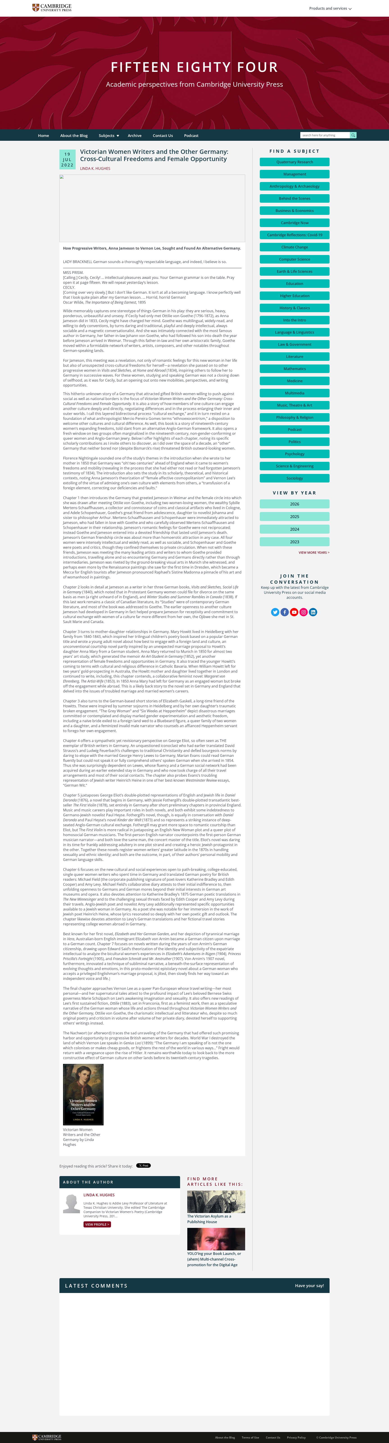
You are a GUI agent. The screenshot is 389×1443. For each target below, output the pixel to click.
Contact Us (163, 135)
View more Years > (314, 552)
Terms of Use (250, 1437)
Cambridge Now (295, 222)
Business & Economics (295, 210)
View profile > (97, 1224)
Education (294, 283)
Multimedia (294, 393)
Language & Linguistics (294, 332)
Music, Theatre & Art (294, 405)
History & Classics (295, 307)
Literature (294, 356)
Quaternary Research (294, 161)
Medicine (295, 380)
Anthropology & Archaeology (295, 186)
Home (43, 135)
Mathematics (295, 368)
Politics (295, 441)
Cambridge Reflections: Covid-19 (294, 234)
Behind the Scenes (294, 198)
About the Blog (74, 135)
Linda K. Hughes (99, 1195)
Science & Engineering (295, 466)
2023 (294, 541)
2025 (294, 516)
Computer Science (294, 259)
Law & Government (294, 344)
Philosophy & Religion (294, 417)
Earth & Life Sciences (294, 271)
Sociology (295, 478)
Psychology (295, 453)
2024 (294, 529)
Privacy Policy (296, 1437)
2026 (294, 504)
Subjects (106, 135)
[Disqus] (194, 1353)
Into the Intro (294, 320)
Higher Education (295, 295)
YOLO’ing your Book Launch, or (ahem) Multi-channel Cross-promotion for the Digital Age (214, 1259)
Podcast (191, 135)
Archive (135, 135)
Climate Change (294, 247)
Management (294, 174)
